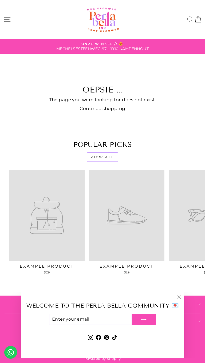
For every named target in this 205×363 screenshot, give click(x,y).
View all (102, 157)
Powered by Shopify (102, 359)
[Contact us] (10, 352)
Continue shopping (102, 108)
